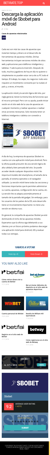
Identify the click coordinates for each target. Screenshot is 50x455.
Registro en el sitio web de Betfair (12, 335)
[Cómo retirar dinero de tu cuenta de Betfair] (13, 272)
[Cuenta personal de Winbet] (13, 303)
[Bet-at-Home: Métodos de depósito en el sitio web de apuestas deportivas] (37, 275)
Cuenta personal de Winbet (12, 313)
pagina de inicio (7, 10)
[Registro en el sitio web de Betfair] (13, 327)
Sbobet (8, 396)
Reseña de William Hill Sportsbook (34, 314)
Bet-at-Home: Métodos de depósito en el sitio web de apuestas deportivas (36, 287)
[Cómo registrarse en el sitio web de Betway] (37, 330)
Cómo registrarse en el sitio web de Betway (37, 341)
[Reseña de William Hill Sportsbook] (37, 303)
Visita (41, 365)
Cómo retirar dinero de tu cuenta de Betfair (12, 280)
